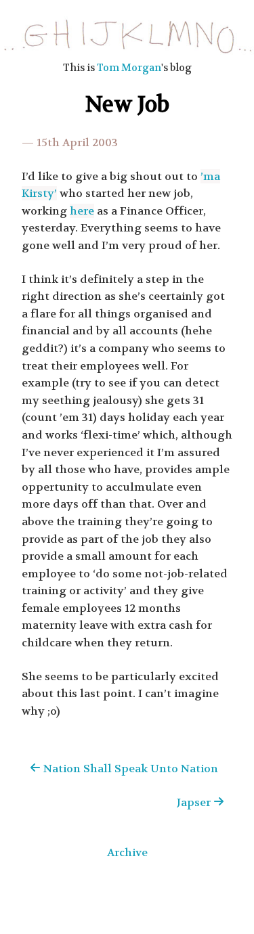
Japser (195, 802)
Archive (127, 852)
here (82, 211)
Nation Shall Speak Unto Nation (129, 768)
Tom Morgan (129, 68)
